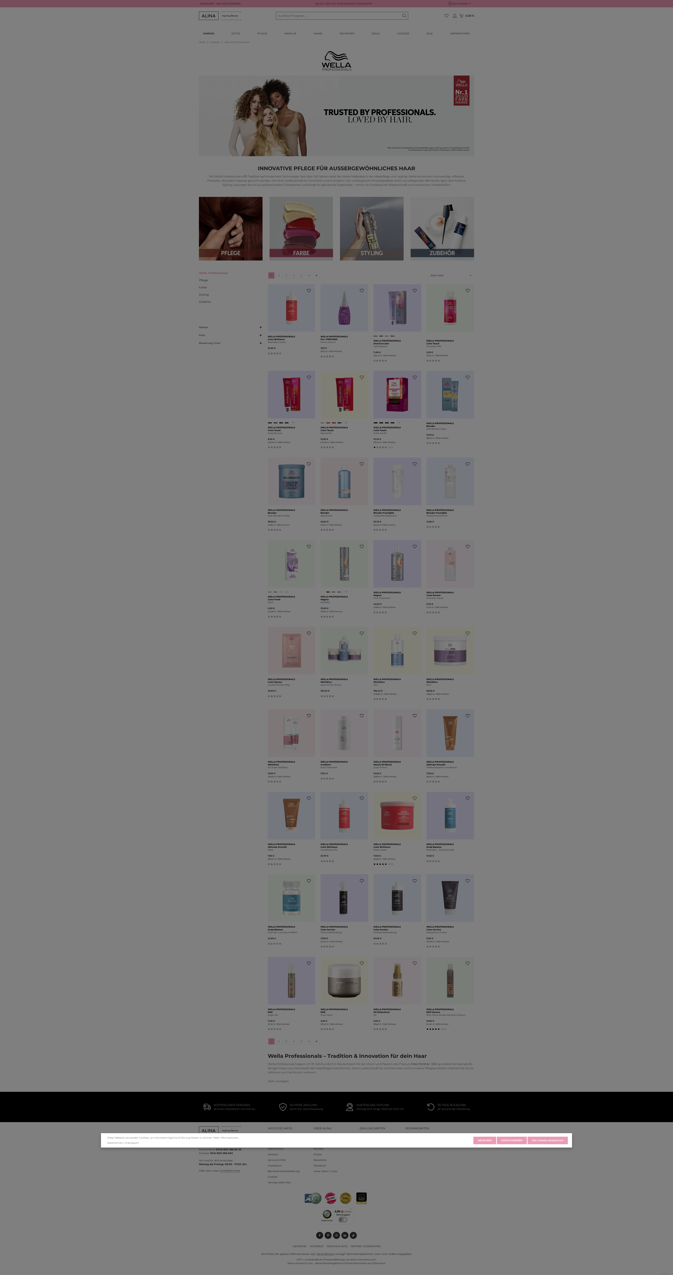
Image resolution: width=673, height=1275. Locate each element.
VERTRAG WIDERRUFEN (365, 1246)
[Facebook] (319, 1235)
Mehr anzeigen (278, 1081)
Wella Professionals (213, 273)
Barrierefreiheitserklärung (284, 1171)
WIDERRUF (317, 1246)
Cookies (272, 1176)
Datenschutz (275, 1148)
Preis (202, 335)
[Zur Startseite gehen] (220, 16)
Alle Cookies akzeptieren (547, 1140)
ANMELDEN (207, 3)
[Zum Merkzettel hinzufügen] (308, 291)
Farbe (203, 287)
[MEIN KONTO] (454, 16)
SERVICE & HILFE (337, 1246)
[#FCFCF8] (323, 592)
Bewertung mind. (209, 343)
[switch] (343, 1219)
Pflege (203, 280)
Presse (318, 1154)
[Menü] (351, 1210)
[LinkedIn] (344, 1235)
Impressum (275, 1165)
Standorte (320, 1165)
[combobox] (338, 16)
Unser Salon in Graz (325, 1171)
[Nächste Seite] (309, 275)
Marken (203, 327)
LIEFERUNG (300, 1246)
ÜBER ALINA (322, 1128)
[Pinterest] (328, 1235)
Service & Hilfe (276, 1160)
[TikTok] (353, 1235)
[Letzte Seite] (317, 275)
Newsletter (320, 1160)
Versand (273, 1154)
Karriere (318, 1148)
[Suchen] (404, 16)
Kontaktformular (230, 1170)
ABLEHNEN (485, 1140)
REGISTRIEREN (231, 3)
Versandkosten (326, 1254)
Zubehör (205, 301)
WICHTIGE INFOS (280, 1128)
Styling (204, 294)
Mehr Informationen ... (226, 1137)
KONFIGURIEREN (511, 1140)
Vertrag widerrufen (279, 1182)
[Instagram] (336, 1235)
